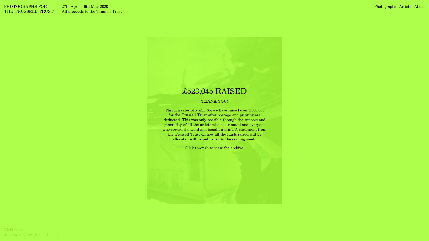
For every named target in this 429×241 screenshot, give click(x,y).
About (419, 6)
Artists (405, 6)
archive (237, 147)
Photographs (385, 6)
